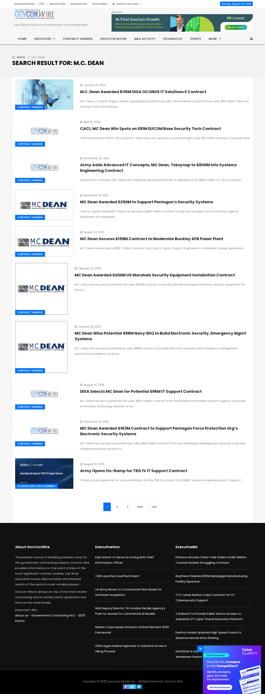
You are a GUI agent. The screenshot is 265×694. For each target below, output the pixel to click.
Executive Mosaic (24, 3)
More (213, 39)
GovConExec (99, 3)
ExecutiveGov (107, 546)
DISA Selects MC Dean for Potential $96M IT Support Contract (141, 391)
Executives (42, 39)
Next (140, 507)
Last (154, 507)
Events (196, 39)
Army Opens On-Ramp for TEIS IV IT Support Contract (133, 470)
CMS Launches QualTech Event (117, 576)
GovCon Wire (174, 681)
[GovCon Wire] (34, 15)
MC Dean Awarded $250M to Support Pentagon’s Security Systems (146, 202)
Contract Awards (78, 39)
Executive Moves (113, 39)
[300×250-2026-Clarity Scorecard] (231, 670)
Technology (173, 39)
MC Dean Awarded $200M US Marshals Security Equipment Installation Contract (155, 275)
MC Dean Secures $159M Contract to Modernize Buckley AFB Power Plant (151, 238)
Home (22, 39)
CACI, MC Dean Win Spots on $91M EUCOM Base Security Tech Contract (150, 128)
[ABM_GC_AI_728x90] (182, 23)
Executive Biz (57, 3)
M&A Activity (144, 39)
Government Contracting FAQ (54, 615)
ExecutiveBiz (187, 546)
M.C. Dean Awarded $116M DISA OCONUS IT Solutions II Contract (143, 91)
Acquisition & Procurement (36, 486)
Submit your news (127, 3)
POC (42, 3)
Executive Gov (78, 3)
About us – (23, 615)
